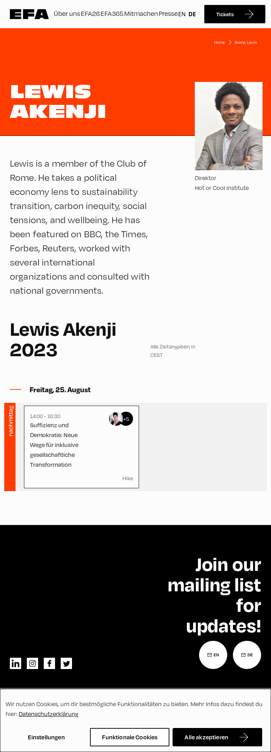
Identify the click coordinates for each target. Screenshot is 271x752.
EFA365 (112, 13)
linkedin (15, 663)
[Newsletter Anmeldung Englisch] (213, 655)
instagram (32, 663)
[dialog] (135, 720)
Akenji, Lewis (246, 42)
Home (219, 42)
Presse (168, 13)
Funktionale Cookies (129, 737)
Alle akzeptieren (206, 737)
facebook (49, 663)
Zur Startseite (29, 14)
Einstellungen (46, 737)
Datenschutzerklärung (48, 714)
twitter (66, 663)
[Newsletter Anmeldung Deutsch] (247, 655)
